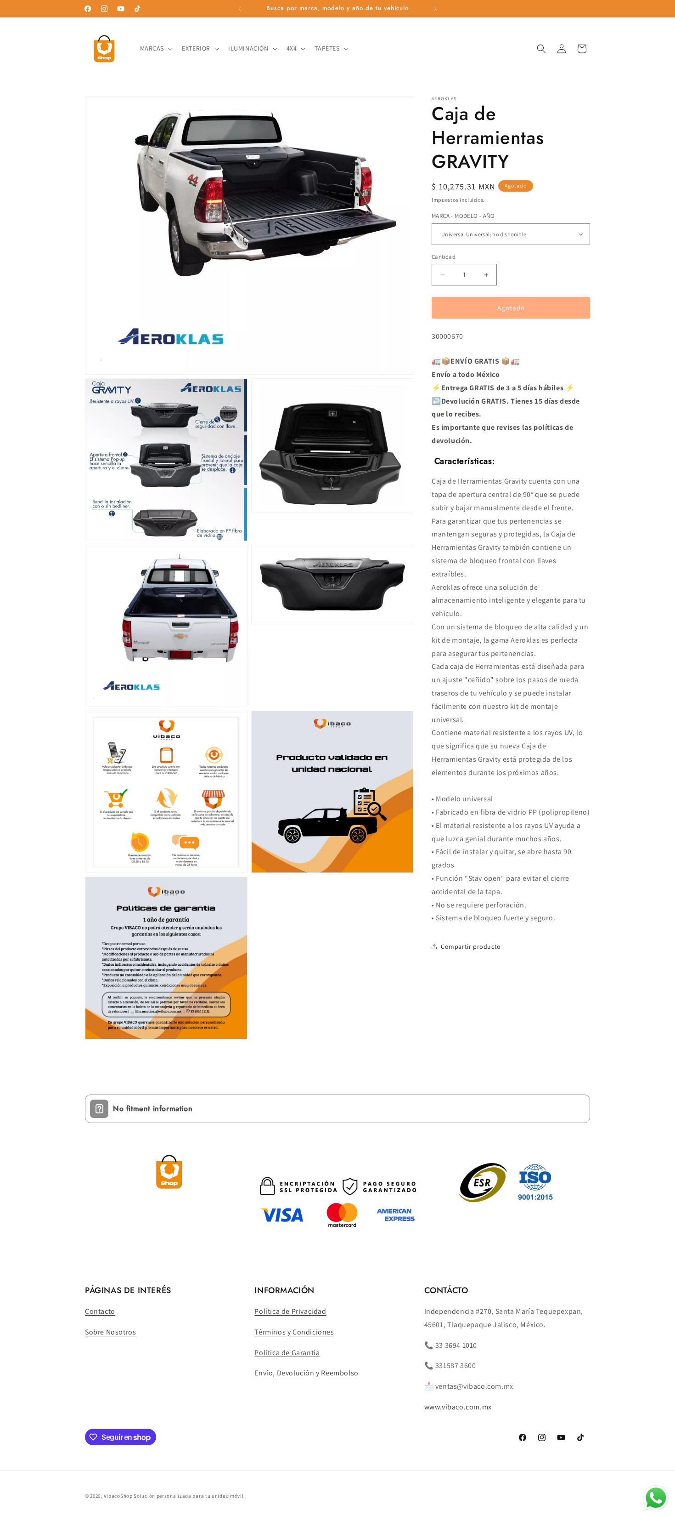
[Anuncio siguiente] (435, 8)
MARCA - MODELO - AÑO (463, 216)
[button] (156, 48)
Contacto (100, 1311)
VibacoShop (119, 1496)
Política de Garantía (287, 1352)
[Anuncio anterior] (240, 8)
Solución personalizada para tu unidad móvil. (189, 1496)
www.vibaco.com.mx (458, 1407)
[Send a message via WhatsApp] (655, 1497)
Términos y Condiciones (294, 1332)
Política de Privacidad (290, 1311)
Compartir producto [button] (471, 946)
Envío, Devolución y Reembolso (306, 1373)
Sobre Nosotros (110, 1332)
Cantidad (444, 257)
